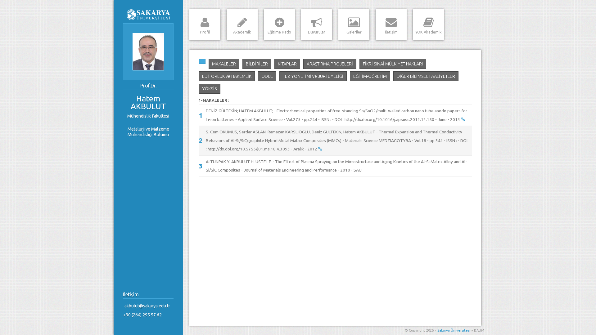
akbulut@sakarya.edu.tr (147, 305)
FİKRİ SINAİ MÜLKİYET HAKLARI (393, 63)
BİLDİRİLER (257, 63)
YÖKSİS (209, 88)
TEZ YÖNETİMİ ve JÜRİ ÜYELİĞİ (313, 76)
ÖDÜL (267, 76)
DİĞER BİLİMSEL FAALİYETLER (426, 76)
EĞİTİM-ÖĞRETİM (370, 76)
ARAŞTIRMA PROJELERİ (330, 63)
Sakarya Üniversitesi (453, 330)
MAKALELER (224, 63)
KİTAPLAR (287, 63)
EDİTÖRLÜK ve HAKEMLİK (226, 76)
